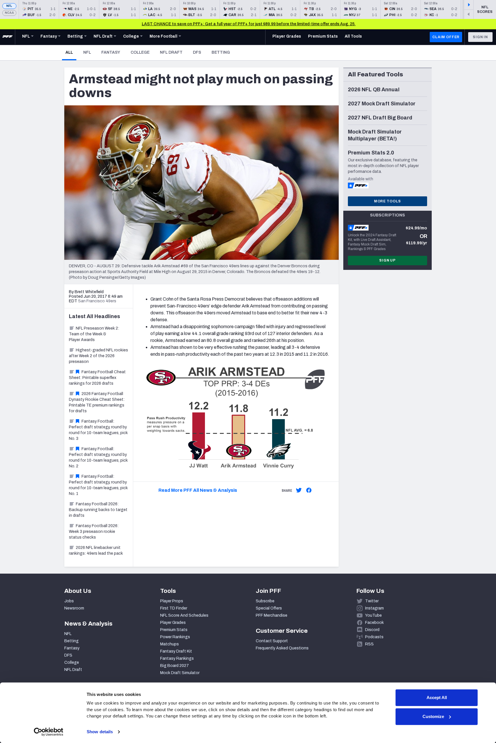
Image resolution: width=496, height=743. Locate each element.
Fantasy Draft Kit (176, 651)
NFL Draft (171, 52)
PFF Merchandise (271, 615)
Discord (372, 630)
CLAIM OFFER (446, 37)
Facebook (374, 622)
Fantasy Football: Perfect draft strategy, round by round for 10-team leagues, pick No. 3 (98, 430)
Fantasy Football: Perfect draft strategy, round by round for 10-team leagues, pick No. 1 (98, 485)
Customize (433, 716)
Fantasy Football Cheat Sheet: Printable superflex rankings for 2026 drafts (97, 378)
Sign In (480, 37)
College (140, 52)
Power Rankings (175, 637)
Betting (221, 52)
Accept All (437, 697)
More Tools (387, 201)
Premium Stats (173, 630)
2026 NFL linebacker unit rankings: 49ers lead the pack (96, 550)
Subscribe (265, 601)
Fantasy (110, 52)
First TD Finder (173, 608)
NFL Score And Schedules (184, 615)
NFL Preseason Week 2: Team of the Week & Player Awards (94, 334)
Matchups (169, 644)
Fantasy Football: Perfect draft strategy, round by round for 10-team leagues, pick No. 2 (98, 457)
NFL (9, 5)
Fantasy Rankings (177, 658)
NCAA (9, 12)
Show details (100, 731)
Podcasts (374, 637)
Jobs (69, 601)
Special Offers (269, 608)
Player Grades (173, 622)
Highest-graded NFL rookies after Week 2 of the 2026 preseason (98, 356)
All (70, 52)
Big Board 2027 (174, 665)
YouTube (373, 615)
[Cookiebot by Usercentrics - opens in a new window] (49, 731)
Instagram (374, 608)
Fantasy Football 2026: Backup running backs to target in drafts (98, 510)
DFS (197, 52)
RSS (369, 644)
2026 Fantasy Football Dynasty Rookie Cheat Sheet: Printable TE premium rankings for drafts (97, 402)
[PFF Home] (7, 37)
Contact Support (272, 641)
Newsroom (74, 608)
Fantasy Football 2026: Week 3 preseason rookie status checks (94, 531)
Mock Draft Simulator (179, 673)
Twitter (372, 601)
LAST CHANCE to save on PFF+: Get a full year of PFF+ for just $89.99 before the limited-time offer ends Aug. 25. (249, 24)
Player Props (171, 601)
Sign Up (387, 260)
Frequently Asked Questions (282, 648)
